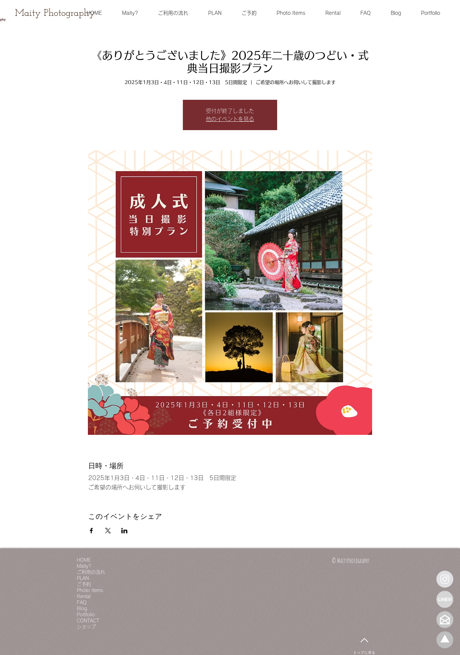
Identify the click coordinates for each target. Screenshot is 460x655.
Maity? (84, 566)
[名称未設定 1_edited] (444, 639)
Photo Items (90, 590)
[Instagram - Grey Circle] (444, 579)
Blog (82, 608)
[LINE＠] (444, 599)
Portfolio (86, 614)
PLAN (83, 578)
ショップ (86, 626)
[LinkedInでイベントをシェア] (124, 530)
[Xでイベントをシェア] (108, 530)
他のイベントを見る (230, 119)
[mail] (444, 619)
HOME (84, 560)
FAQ (82, 602)
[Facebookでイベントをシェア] (91, 530)
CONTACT (88, 620)
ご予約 (84, 584)
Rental (84, 596)
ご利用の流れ (91, 572)
